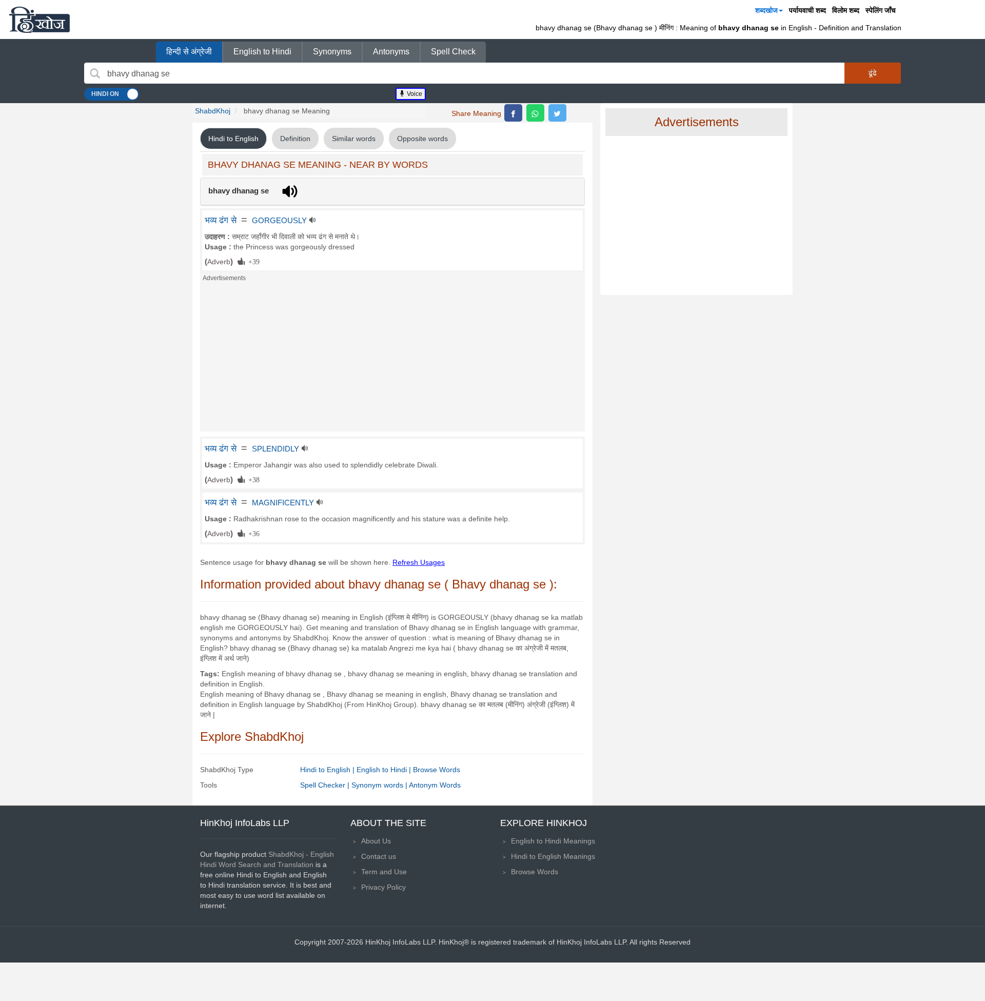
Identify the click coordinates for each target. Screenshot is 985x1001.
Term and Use (384, 872)
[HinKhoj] (39, 19)
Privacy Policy (383, 887)
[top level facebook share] (513, 113)
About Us (376, 841)
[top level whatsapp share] (535, 113)
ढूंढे (873, 73)
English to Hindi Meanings (553, 841)
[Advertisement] (392, 359)
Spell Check (453, 51)
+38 (252, 479)
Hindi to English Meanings (553, 856)
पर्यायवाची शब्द (807, 10)
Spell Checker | (325, 785)
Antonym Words (435, 785)
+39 (252, 261)
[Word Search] (95, 73)
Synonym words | (380, 785)
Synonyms (332, 51)
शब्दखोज (766, 10)
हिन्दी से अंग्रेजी (189, 51)
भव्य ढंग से (221, 220)
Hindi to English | (328, 770)
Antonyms (391, 51)
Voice (413, 93)
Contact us (378, 856)
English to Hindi (262, 51)
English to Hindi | (385, 770)
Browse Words (436, 770)
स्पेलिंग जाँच (880, 10)
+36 (252, 533)
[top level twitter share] (557, 113)
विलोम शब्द (845, 10)
